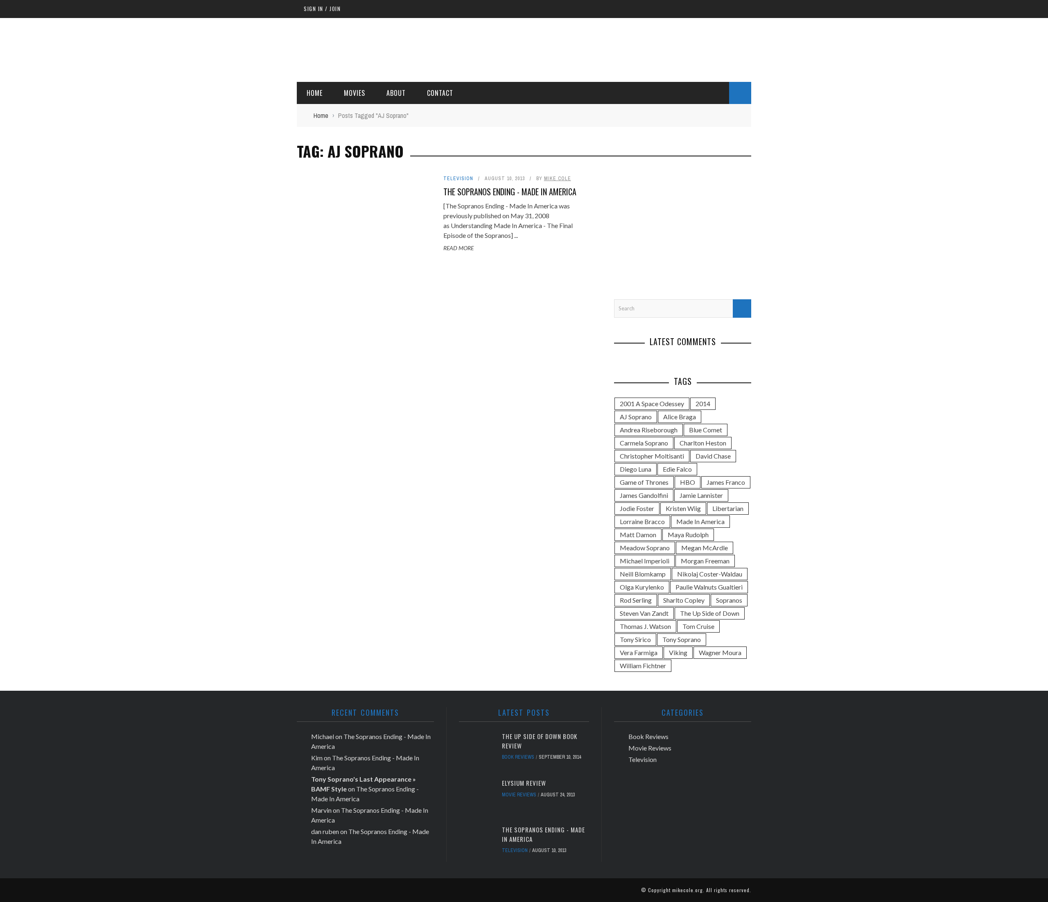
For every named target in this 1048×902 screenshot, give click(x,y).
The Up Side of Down (709, 613)
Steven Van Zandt (644, 613)
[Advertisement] (602, 48)
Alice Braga (679, 416)
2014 (703, 403)
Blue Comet (705, 430)
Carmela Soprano (644, 443)
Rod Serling (636, 600)
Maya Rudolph (688, 534)
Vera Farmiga (638, 652)
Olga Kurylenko (642, 587)
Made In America (700, 521)
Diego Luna (635, 469)
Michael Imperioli (644, 561)
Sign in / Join (322, 9)
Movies (354, 93)
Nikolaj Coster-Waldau (709, 574)
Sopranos (729, 600)
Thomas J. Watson (645, 626)
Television (458, 178)
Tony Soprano (681, 639)
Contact (440, 93)
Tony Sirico (635, 639)
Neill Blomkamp (643, 574)
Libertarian (727, 508)
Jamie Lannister (701, 495)
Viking (678, 652)
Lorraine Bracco (642, 521)
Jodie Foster (637, 508)
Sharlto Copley (684, 600)
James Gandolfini (644, 495)
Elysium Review (524, 782)
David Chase (713, 456)
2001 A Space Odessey (652, 403)
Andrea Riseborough (649, 430)
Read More (458, 247)
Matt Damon (638, 534)
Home (315, 93)
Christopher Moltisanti (652, 456)
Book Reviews (518, 757)
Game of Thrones (644, 482)
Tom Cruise (698, 626)
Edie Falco (677, 469)
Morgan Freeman (705, 561)
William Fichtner (643, 665)
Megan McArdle (704, 548)
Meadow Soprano (645, 548)
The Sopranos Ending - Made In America (509, 191)
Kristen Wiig (683, 508)
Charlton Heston (703, 443)
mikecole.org (687, 889)
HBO (687, 482)
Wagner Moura (720, 652)
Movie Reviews (519, 794)
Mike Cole (557, 178)
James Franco (726, 482)
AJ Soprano (636, 416)
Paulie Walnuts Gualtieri (709, 587)
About (396, 93)
